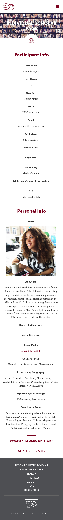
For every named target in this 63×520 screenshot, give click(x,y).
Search (31, 473)
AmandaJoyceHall (31, 350)
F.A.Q (32, 485)
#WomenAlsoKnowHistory (31, 440)
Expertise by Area (31, 469)
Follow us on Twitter (34, 451)
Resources (31, 489)
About (31, 481)
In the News (31, 477)
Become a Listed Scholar (31, 465)
